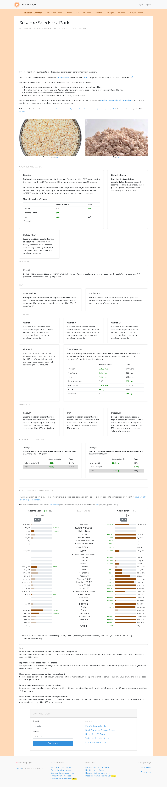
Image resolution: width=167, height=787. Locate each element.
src (57, 157)
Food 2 (36, 732)
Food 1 (36, 721)
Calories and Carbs (53, 13)
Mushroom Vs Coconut (95, 742)
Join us (19, 768)
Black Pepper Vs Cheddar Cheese (100, 730)
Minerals (98, 13)
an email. (22, 112)
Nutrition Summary (33, 13)
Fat (77, 13)
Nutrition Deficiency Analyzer (98, 773)
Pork (115, 157)
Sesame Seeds (49, 157)
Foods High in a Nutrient (61, 770)
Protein (69, 13)
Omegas (110, 13)
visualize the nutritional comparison (116, 100)
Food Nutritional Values (60, 767)
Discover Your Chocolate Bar (100, 776)
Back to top (146, 772)
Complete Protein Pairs (63, 779)
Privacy (148, 767)
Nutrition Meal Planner (95, 770)
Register (148, 5)
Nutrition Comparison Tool (62, 773)
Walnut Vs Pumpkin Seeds (97, 738)
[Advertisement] (83, 52)
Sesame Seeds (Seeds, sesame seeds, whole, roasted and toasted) (69, 109)
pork (85, 77)
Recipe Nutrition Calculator (97, 767)
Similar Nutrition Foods (60, 776)
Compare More (136, 13)
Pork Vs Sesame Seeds (95, 726)
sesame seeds (63, 77)
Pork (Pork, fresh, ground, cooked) (105, 109)
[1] (132, 77)
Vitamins (87, 13)
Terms (143, 767)
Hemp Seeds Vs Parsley (95, 734)
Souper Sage (28, 4)
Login (140, 5)
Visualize (121, 13)
